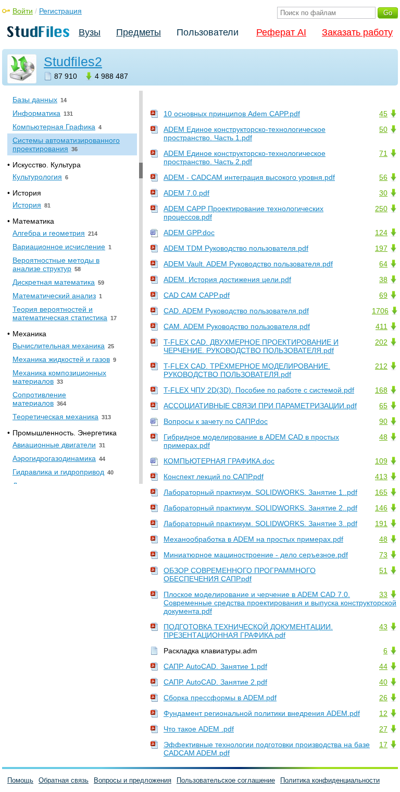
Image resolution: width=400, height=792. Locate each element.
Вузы (90, 32)
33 (383, 594)
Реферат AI (281, 32)
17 (383, 744)
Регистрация (60, 11)
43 (383, 627)
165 (381, 492)
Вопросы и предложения (132, 780)
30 (383, 193)
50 (383, 129)
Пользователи (208, 32)
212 (381, 366)
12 (383, 713)
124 (381, 232)
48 (383, 437)
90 (383, 421)
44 (383, 666)
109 (381, 461)
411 (382, 326)
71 (383, 153)
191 (381, 523)
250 (381, 208)
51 (383, 570)
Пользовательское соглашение (226, 780)
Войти (22, 11)
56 (383, 177)
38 (383, 279)
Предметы (138, 32)
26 (383, 697)
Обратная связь (64, 780)
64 (383, 264)
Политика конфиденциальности (330, 780)
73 (383, 555)
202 (381, 342)
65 (383, 405)
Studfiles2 (73, 61)
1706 (380, 311)
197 (381, 248)
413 (381, 476)
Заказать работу (357, 32)
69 (383, 295)
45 (383, 113)
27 (383, 729)
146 (381, 508)
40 (383, 682)
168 (381, 390)
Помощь (20, 780)
